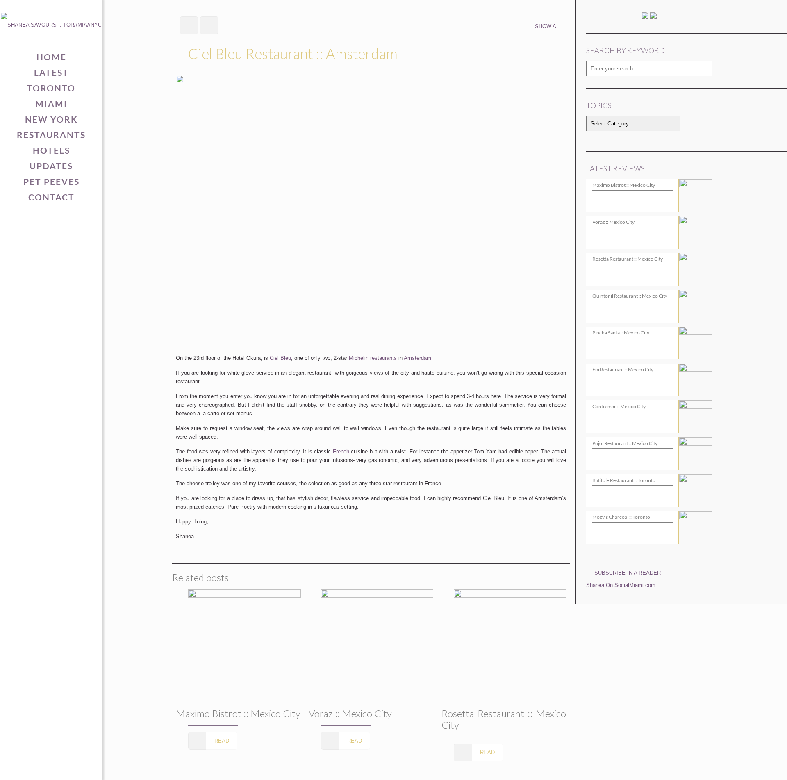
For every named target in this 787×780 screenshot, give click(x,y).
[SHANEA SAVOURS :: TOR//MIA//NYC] (51, 24)
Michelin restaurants (373, 358)
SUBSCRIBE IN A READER (627, 573)
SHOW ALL (548, 26)
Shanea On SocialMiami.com (620, 585)
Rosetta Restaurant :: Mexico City (503, 719)
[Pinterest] (51, 766)
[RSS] (77, 766)
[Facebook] (26, 766)
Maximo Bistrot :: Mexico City (238, 713)
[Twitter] (38, 766)
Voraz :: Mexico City (350, 713)
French (341, 451)
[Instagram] (64, 766)
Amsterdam (417, 358)
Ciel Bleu (280, 358)
